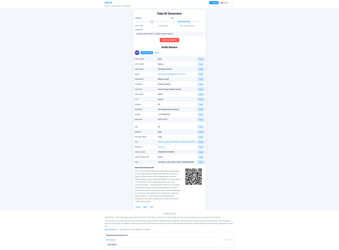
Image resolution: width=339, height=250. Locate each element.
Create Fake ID (169, 40)
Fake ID (107, 6)
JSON (145, 207)
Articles (215, 2)
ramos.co (161, 147)
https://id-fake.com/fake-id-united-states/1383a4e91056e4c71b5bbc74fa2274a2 (191, 142)
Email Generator (111, 229)
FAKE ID (108, 2)
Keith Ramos (127, 6)
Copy (201, 59)
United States (116, 6)
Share (157, 53)
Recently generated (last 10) (116, 235)
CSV (151, 207)
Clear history (112, 244)
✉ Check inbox (147, 53)
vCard (138, 207)
